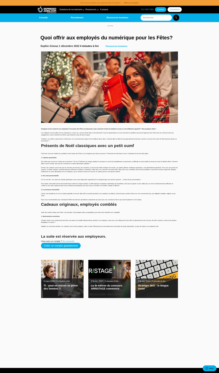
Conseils (43, 18)
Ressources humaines (117, 18)
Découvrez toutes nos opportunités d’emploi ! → (109, 3)
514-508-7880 (147, 9)
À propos (104, 9)
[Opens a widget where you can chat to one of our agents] (209, 368)
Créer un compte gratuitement (61, 245)
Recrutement (77, 18)
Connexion (175, 9)
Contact (160, 9)
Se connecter (68, 241)
